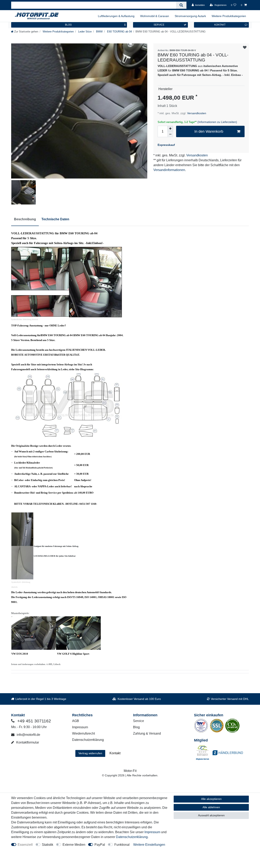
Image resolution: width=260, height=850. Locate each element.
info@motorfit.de (28, 734)
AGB (75, 721)
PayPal (99, 844)
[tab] (25, 219)
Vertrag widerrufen (90, 753)
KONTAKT (219, 24)
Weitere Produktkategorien (229, 16)
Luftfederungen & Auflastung (116, 16)
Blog (136, 727)
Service (138, 721)
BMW (99, 31)
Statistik (47, 844)
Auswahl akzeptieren (211, 815)
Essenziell (25, 844)
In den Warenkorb (208, 131)
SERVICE (159, 24)
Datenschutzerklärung (88, 739)
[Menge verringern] (170, 134)
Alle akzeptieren (211, 799)
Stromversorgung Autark (190, 16)
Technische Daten (55, 219)
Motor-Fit (130, 771)
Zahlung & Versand (147, 733)
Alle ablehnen (211, 807)
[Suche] (181, 5)
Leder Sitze (84, 31)
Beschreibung (25, 219)
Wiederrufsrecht (83, 733)
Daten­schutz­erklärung (132, 837)
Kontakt (114, 753)
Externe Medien (74, 844)
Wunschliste (244, 47)
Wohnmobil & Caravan (154, 16)
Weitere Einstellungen (149, 844)
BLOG (68, 24)
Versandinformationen (169, 170)
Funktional (122, 844)
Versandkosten (196, 113)
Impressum (80, 727)
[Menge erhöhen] (170, 128)
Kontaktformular (27, 742)
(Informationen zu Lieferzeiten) (217, 122)
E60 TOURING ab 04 (119, 31)
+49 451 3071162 (33, 721)
